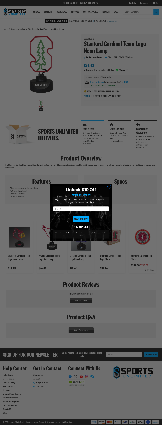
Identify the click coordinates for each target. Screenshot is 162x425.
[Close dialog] (109, 186)
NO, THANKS (81, 227)
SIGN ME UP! (81, 219)
